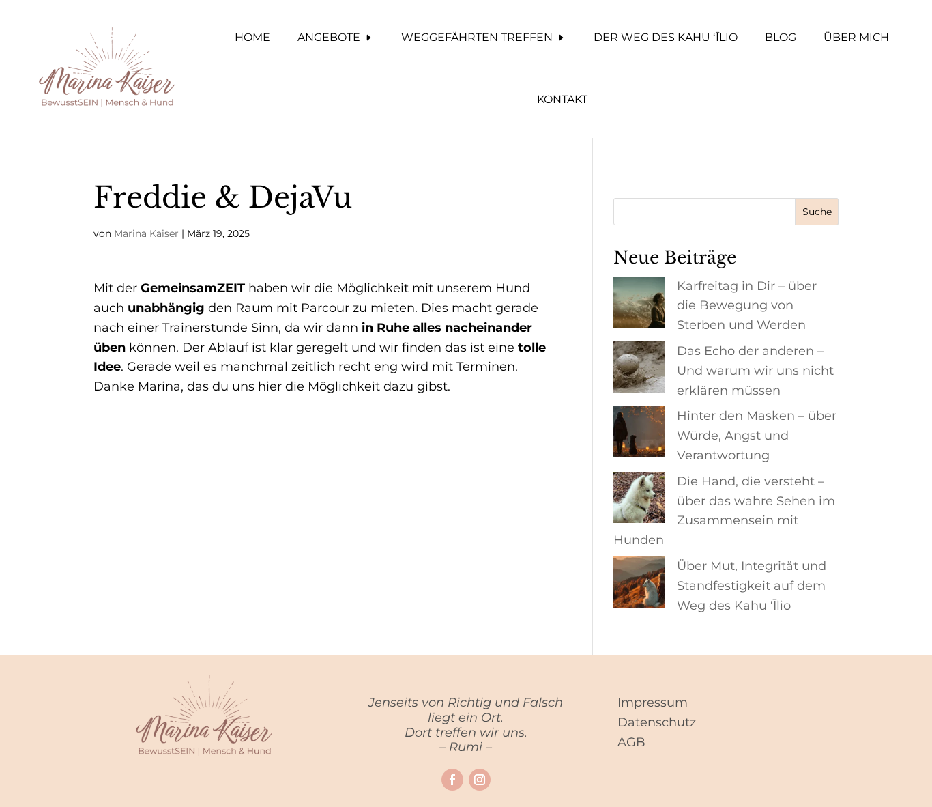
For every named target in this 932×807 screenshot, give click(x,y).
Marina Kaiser (146, 233)
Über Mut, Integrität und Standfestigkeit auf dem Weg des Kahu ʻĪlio (751, 585)
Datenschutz (656, 722)
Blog (780, 37)
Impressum (652, 702)
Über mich (856, 37)
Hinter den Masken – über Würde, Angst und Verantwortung (756, 435)
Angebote (328, 37)
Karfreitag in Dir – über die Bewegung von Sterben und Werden (747, 306)
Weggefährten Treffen (477, 37)
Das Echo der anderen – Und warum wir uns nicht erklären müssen (755, 370)
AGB (631, 742)
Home (252, 37)
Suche (817, 212)
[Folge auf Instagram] (480, 780)
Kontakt (562, 99)
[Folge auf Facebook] (452, 780)
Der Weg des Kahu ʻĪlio (666, 37)
